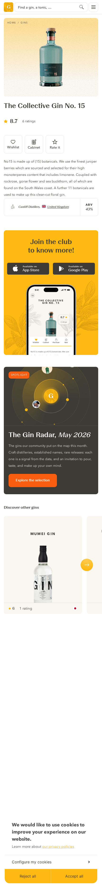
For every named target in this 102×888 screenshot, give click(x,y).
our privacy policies (58, 846)
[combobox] (51, 7)
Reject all (28, 876)
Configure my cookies (31, 862)
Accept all (74, 876)
